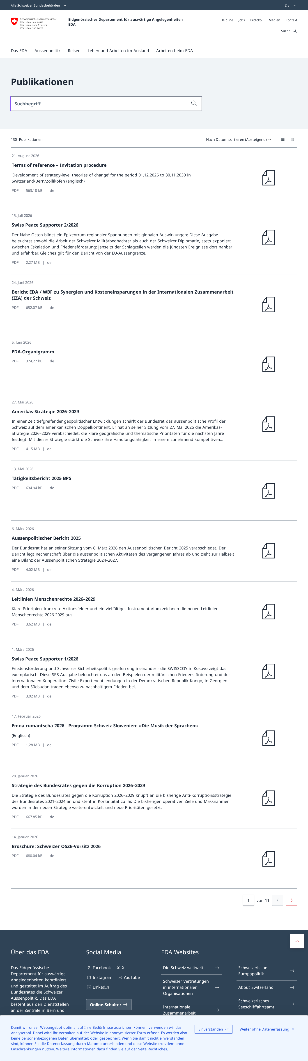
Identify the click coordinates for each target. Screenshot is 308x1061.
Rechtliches (157, 1049)
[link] (154, 177)
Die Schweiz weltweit (183, 967)
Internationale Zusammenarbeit (179, 1010)
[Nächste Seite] (291, 900)
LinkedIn (101, 987)
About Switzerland (256, 987)
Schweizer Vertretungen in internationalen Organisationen (186, 987)
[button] (19, 50)
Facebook (102, 967)
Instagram (103, 977)
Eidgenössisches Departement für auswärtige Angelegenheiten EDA (126, 22)
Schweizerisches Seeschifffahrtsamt (256, 1004)
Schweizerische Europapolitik (252, 970)
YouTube (132, 977)
